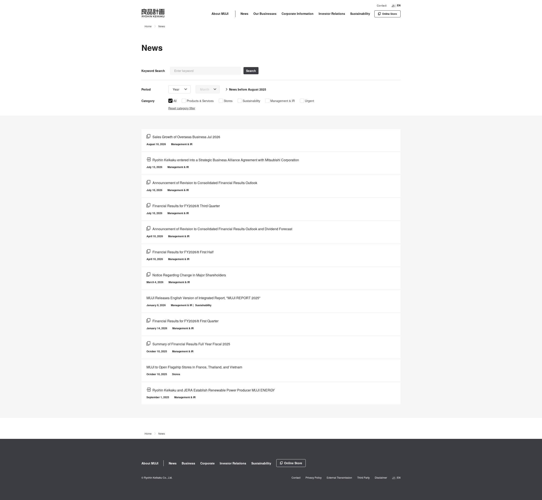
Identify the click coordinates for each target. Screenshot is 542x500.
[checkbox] (172, 100)
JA (393, 5)
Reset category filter (181, 108)
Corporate (207, 463)
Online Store (293, 463)
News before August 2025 (247, 89)
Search (251, 71)
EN (399, 5)
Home (148, 26)
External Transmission (339, 477)
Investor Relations (332, 13)
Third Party (363, 477)
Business (188, 463)
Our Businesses (265, 13)
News (244, 13)
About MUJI (220, 13)
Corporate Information (298, 13)
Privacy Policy (314, 477)
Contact (382, 5)
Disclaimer (381, 477)
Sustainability (360, 13)
